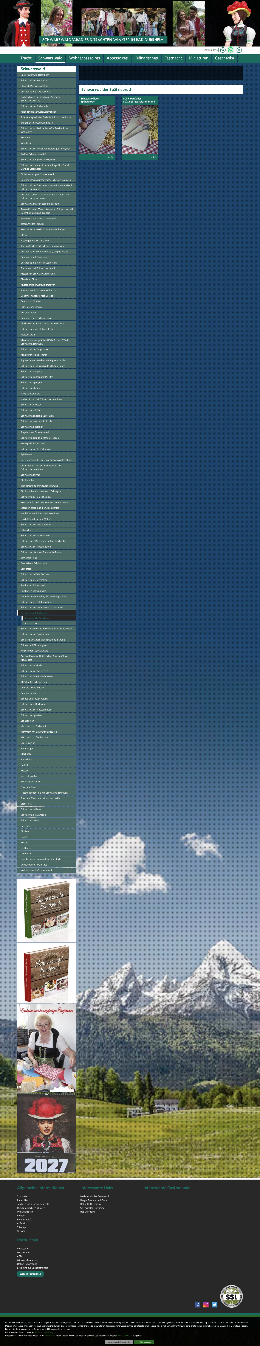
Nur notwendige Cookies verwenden (119, 1342)
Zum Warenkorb (239, 48)
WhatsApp (230, 49)
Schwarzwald (33, 68)
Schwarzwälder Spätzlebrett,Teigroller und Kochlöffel (139, 100)
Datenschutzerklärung (43, 1332)
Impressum (50, 1335)
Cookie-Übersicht (124, 1335)
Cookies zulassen (144, 1341)
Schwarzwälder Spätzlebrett (90, 100)
